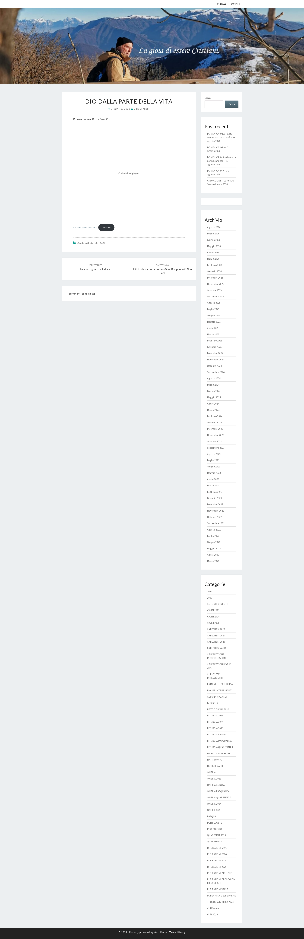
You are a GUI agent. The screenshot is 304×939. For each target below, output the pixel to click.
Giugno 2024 (213, 391)
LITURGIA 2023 (215, 715)
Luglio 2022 (213, 535)
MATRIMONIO (214, 759)
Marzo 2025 (213, 334)
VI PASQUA (212, 914)
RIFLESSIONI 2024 (217, 854)
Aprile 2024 (213, 403)
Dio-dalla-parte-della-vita (85, 227)
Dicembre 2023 (215, 428)
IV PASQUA (212, 703)
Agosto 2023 (214, 454)
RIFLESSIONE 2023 (217, 847)
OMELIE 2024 (214, 803)
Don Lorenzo (142, 108)
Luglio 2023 (213, 460)
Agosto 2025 (214, 302)
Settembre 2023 (216, 447)
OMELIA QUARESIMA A (219, 797)
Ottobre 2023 (214, 441)
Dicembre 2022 (215, 504)
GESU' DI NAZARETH (218, 696)
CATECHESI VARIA (216, 648)
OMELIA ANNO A (216, 784)
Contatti (235, 3)
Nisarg (181, 932)
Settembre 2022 (216, 523)
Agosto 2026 (214, 227)
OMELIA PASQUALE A (218, 791)
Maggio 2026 (214, 246)
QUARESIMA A (214, 841)
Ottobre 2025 (214, 290)
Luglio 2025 (213, 309)
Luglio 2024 (213, 384)
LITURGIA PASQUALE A (219, 740)
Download (106, 227)
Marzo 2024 (213, 409)
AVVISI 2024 (213, 616)
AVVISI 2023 (213, 610)
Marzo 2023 (213, 485)
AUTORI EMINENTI (217, 603)
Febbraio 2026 (214, 265)
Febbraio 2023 (214, 491)
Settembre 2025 (216, 296)
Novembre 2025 (215, 283)
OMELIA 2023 (214, 778)
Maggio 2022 (214, 548)
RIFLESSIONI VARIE (217, 889)
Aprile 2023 (213, 479)
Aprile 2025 (213, 328)
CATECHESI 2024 (216, 635)
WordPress (160, 932)
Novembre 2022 (215, 510)
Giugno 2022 (213, 542)
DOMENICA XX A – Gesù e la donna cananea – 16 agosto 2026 (221, 161)
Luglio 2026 (213, 233)
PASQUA (211, 816)
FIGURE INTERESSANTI (219, 690)
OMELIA (211, 772)
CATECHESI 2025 (216, 641)
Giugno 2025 (213, 315)
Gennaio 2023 (214, 498)
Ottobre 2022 (214, 517)
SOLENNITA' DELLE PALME (221, 895)
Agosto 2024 (214, 378)
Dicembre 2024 (215, 353)
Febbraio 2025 (214, 340)
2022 (209, 591)
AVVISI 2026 (213, 622)
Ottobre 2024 (214, 365)
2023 (80, 243)
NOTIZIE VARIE (215, 765)
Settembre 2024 (216, 372)
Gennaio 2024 (214, 422)
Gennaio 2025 (214, 346)
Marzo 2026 (213, 258)
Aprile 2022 (213, 554)
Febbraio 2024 (214, 416)
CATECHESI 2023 (95, 243)
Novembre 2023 (215, 435)
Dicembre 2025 (215, 277)
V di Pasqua (213, 908)
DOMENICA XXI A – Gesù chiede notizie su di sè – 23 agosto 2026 (221, 137)
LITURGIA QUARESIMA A (220, 747)
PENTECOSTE (214, 822)
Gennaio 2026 (214, 271)
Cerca (208, 97)
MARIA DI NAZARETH (218, 753)
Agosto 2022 (214, 529)
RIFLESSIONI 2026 (217, 866)
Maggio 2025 (214, 321)
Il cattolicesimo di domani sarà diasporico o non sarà (162, 269)
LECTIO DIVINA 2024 (218, 709)
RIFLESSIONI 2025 (217, 860)
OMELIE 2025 (214, 810)
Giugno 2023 (213, 466)
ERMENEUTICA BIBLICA (220, 684)
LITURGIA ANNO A (217, 734)
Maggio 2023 (214, 472)
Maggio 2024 (214, 397)
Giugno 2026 (213, 239)
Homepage (221, 3)
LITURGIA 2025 (215, 728)
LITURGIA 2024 (215, 721)
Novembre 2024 (215, 359)
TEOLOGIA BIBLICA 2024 (220, 901)
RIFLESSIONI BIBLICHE (219, 873)
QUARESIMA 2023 (216, 835)
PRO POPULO (214, 829)
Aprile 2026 (213, 252)
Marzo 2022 (213, 561)
